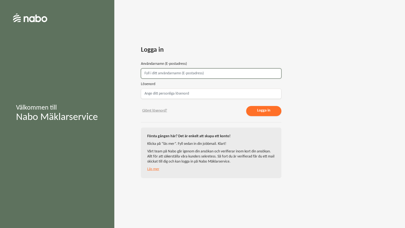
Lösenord (148, 84)
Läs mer (153, 169)
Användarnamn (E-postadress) (164, 64)
